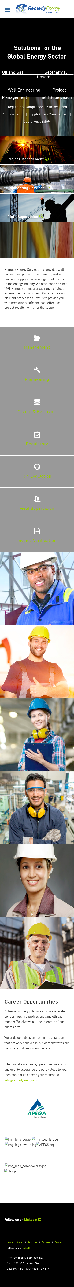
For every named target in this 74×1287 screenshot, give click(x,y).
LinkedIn (30, 1219)
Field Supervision (37, 508)
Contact (59, 1242)
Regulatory (37, 444)
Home (10, 1242)
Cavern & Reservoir (37, 411)
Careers (46, 1242)
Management (37, 347)
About (20, 1242)
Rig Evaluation (37, 476)
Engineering (37, 379)
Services (33, 1242)
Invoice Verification (37, 540)
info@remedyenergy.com (21, 1080)
